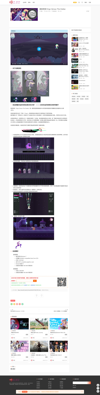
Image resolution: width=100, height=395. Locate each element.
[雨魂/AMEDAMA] (20, 323)
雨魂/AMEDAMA (15, 332)
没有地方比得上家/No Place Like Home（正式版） (84, 66)
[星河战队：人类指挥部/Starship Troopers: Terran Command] (74, 76)
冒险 (78, 101)
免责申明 (38, 385)
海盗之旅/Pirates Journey (37, 332)
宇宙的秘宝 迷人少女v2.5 (56, 355)
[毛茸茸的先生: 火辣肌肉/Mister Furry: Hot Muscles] (74, 39)
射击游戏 (86, 98)
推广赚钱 (49, 385)
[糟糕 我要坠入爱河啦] (20, 346)
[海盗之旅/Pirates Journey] (39, 323)
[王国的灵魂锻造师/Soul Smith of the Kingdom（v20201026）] (74, 55)
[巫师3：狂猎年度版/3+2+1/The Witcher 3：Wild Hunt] (74, 50)
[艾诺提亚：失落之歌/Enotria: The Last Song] (39, 346)
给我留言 (74, 387)
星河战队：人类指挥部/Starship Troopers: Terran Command (83, 76)
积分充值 (49, 383)
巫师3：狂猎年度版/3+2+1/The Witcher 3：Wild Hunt (84, 50)
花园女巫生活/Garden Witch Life (57, 332)
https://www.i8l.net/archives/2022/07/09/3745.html (29, 290)
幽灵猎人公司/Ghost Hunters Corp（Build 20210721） (83, 71)
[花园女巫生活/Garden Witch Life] (59, 323)
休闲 (87, 96)
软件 (34, 2)
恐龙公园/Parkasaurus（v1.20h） (18, 311)
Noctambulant (82, 80)
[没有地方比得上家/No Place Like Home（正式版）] (74, 66)
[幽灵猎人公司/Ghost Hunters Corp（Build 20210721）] (74, 71)
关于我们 (38, 381)
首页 (25, 2)
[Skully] (74, 60)
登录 (14, 369)
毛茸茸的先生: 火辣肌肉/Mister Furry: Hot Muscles (83, 39)
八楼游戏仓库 (14, 2)
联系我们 (38, 387)
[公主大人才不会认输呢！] (74, 44)
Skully (80, 59)
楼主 (42, 11)
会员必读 (61, 383)
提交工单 (74, 385)
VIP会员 (25, 391)
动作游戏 (78, 96)
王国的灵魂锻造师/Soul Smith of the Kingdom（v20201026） (84, 55)
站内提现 (49, 387)
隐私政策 (61, 385)
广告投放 (61, 387)
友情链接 (38, 383)
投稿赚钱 (61, 381)
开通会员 (49, 381)
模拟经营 (73, 98)
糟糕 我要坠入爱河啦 (16, 355)
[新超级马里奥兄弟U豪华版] (74, 87)
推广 (88, 11)
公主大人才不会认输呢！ (84, 43)
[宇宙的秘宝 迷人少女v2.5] (59, 346)
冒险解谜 (73, 101)
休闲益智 (81, 98)
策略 (78, 98)
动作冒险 (83, 96)
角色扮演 (55, 11)
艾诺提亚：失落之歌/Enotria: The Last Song (39, 355)
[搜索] (82, 2)
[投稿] (79, 2)
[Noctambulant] (74, 82)
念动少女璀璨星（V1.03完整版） (61, 311)
